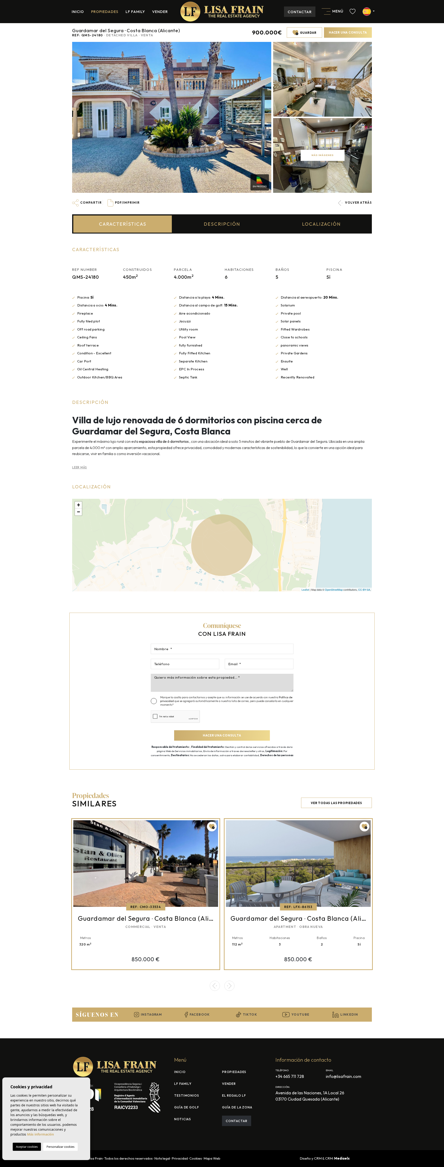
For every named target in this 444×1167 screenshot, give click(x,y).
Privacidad (180, 1158)
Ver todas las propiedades (336, 803)
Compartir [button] (91, 202)
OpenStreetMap (334, 589)
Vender (160, 11)
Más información (40, 1134)
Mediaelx (342, 1158)
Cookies (195, 1158)
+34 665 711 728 (289, 1076)
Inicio (78, 11)
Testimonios (186, 1095)
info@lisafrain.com (343, 1076)
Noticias (182, 1119)
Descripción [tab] (222, 224)
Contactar (300, 11)
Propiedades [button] (105, 11)
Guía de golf (186, 1107)
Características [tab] (122, 224)
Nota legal (162, 1158)
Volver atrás (358, 202)
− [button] (78, 512)
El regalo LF (234, 1095)
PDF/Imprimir (127, 202)
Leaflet (305, 589)
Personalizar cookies (60, 1147)
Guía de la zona (237, 1107)
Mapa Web (212, 1158)
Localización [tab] (321, 224)
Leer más (79, 467)
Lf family (135, 11)
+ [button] (78, 505)
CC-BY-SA (364, 589)
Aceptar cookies (27, 1147)
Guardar (308, 32)
